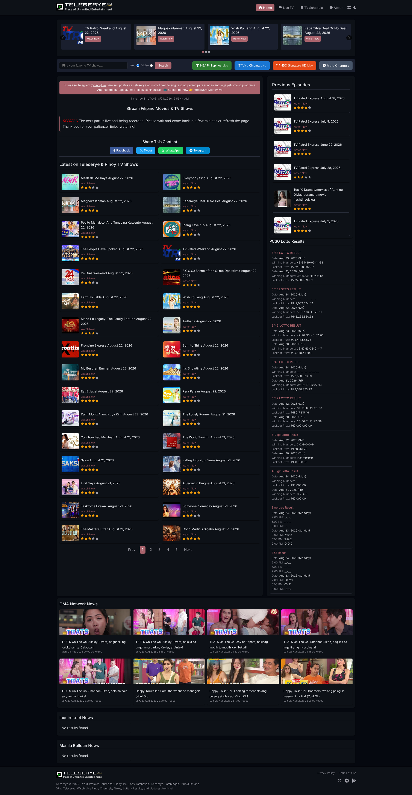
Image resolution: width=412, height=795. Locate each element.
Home (267, 7)
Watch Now (92, 38)
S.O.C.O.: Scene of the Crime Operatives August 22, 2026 (220, 273)
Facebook (123, 150)
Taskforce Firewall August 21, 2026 (106, 506)
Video (145, 65)
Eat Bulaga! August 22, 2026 (102, 391)
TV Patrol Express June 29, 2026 (318, 144)
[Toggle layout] (349, 7)
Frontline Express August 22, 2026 (106, 345)
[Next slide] (349, 37)
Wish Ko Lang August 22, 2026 (206, 297)
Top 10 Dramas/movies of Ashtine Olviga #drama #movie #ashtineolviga (318, 194)
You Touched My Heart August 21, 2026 (110, 437)
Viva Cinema (254, 65)
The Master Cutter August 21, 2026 (107, 529)
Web (132, 65)
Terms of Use (347, 773)
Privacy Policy (326, 773)
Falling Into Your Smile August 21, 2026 (211, 460)
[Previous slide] (63, 37)
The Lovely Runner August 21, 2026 (209, 414)
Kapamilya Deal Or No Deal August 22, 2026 (215, 201)
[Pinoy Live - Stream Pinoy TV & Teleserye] (84, 10)
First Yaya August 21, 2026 (100, 483)
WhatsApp (173, 150)
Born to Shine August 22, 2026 (205, 345)
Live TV (288, 7)
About (338, 7)
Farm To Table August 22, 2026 (104, 297)
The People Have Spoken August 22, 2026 (112, 249)
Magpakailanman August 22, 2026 (106, 201)
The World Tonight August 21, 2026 (209, 437)
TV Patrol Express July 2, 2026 (316, 221)
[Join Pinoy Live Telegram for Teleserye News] (347, 780)
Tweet (148, 150)
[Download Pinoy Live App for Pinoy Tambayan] (354, 780)
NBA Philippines (214, 65)
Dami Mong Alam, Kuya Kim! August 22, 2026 (114, 414)
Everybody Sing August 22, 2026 (207, 178)
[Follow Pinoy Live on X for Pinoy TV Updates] (340, 780)
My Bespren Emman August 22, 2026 (108, 368)
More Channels (338, 65)
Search (163, 65)
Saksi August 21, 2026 (97, 460)
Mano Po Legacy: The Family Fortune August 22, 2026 (116, 321)
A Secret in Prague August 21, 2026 (209, 483)
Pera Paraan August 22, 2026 (204, 391)
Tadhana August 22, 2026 (202, 321)
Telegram (200, 150)
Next (188, 549)
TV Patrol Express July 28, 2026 (317, 168)
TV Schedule (313, 7)
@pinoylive (98, 85)
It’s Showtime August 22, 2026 (205, 368)
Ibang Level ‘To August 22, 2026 (206, 225)
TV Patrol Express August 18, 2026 (319, 98)
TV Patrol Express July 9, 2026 (316, 121)
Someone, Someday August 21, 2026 (210, 506)
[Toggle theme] (354, 7)
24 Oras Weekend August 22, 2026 (107, 273)
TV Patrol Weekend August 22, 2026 (209, 249)
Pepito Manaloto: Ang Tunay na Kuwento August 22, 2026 (117, 225)
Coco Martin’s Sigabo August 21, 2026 (211, 529)
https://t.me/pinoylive (208, 89)
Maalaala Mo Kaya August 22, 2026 (107, 178)
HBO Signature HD (297, 65)
